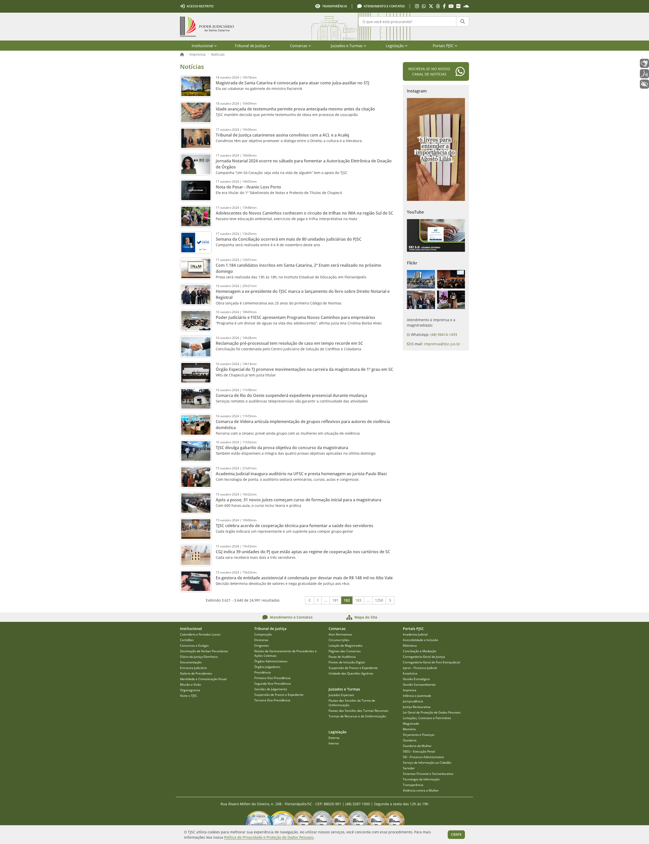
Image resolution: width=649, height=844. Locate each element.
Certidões (187, 640)
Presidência (262, 672)
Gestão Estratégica (416, 679)
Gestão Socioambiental (419, 684)
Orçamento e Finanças (419, 735)
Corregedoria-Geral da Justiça (424, 657)
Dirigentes (261, 645)
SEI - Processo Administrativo (423, 757)
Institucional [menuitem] (202, 45)
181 (336, 601)
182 (348, 601)
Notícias (218, 54)
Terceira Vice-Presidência (272, 700)
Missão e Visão (190, 684)
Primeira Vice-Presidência (272, 678)
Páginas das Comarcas (345, 651)
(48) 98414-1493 (443, 334)
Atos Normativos (340, 634)
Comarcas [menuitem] (298, 45)
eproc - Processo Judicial (420, 668)
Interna (334, 743)
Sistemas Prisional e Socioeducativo (428, 774)
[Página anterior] (309, 600)
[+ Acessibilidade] (644, 84)
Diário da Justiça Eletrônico (199, 657)
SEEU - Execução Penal (419, 751)
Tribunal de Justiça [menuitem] (250, 45)
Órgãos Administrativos (270, 661)
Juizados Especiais (341, 695)
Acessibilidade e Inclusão (420, 640)
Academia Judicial (415, 634)
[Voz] (644, 73)
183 (359, 601)
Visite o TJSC (188, 696)
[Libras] (644, 63)
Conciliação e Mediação (419, 651)
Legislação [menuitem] (395, 45)
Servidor (409, 768)
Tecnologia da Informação (421, 779)
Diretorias (261, 640)
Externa (334, 738)
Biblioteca (410, 645)
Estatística (410, 673)
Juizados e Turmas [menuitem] (347, 45)
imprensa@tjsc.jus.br (442, 343)
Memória (409, 729)
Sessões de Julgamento (270, 689)
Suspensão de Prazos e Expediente (278, 695)
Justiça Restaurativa (416, 707)
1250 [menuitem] (380, 601)
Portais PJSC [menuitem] (443, 45)
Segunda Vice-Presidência (272, 683)
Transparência (413, 785)
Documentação (191, 662)
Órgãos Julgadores (267, 667)
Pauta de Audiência (342, 657)
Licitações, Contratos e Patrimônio (427, 718)
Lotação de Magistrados (346, 645)
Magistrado (411, 723)
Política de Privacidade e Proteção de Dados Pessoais (269, 837)
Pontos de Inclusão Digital (347, 662)
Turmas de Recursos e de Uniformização (357, 716)
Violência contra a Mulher (421, 790)
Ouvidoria (410, 740)
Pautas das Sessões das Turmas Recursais (358, 710)
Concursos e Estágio (194, 645)
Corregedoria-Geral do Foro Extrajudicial (431, 662)
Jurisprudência (413, 701)
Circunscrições (339, 640)
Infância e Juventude (417, 696)
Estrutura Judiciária (193, 668)
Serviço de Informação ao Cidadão (427, 762)
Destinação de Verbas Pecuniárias (204, 651)
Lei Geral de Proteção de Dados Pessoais (432, 712)
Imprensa (197, 54)
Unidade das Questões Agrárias (351, 673)
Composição (263, 634)
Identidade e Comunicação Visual (203, 679)
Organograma (190, 690)
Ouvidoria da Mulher (417, 746)
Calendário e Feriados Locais (200, 634)
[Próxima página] (390, 600)
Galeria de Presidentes (196, 673)
